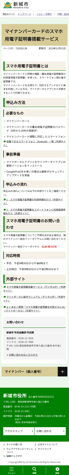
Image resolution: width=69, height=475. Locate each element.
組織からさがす (14, 456)
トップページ (24, 14)
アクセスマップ (14, 431)
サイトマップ (44, 448)
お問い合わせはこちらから (23, 354)
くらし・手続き (44, 14)
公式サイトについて (48, 444)
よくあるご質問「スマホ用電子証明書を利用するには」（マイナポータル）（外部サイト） (34, 308)
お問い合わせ (44, 431)
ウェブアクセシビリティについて (19, 450)
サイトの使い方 (14, 444)
